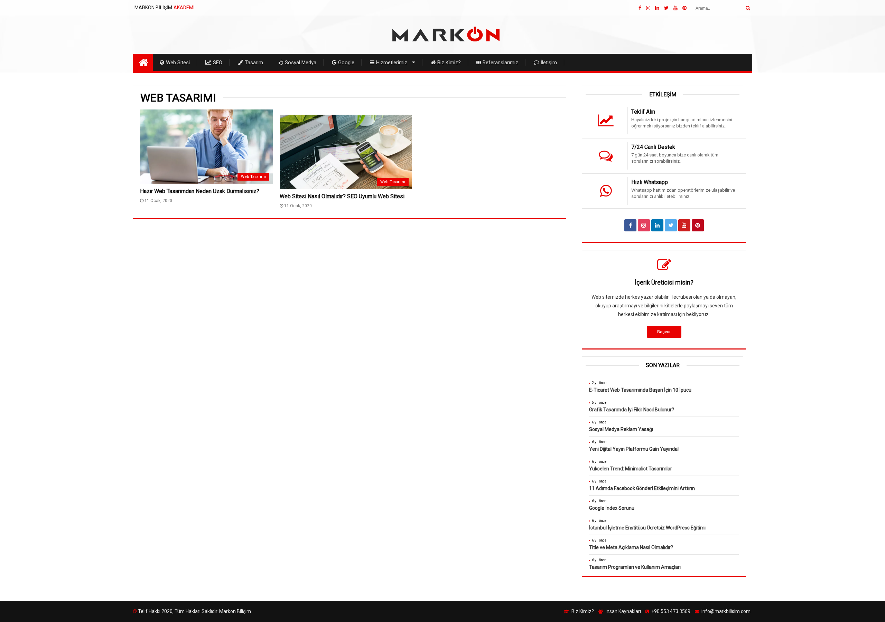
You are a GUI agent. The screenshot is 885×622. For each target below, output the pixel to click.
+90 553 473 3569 (670, 611)
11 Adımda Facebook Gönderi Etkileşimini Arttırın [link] (642, 488)
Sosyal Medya (300, 62)
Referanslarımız (500, 62)
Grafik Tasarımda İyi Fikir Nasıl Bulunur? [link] (631, 409)
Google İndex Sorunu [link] (611, 508)
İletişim (549, 62)
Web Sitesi (178, 62)
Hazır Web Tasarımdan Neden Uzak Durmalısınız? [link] (199, 191)
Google (346, 62)
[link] (640, 8)
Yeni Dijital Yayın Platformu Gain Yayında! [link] (634, 449)
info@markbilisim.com (726, 611)
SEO (217, 62)
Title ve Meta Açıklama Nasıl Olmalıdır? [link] (631, 547)
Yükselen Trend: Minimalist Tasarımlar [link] (630, 468)
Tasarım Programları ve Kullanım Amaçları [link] (635, 567)
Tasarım (254, 62)
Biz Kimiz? (449, 62)
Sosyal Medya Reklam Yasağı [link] (621, 429)
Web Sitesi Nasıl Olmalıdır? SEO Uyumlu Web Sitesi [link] (342, 196)
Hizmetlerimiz (391, 62)
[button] (747, 8)
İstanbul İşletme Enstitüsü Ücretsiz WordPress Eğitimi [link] (647, 527)
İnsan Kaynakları (623, 611)
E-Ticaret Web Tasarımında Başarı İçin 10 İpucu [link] (640, 390)
